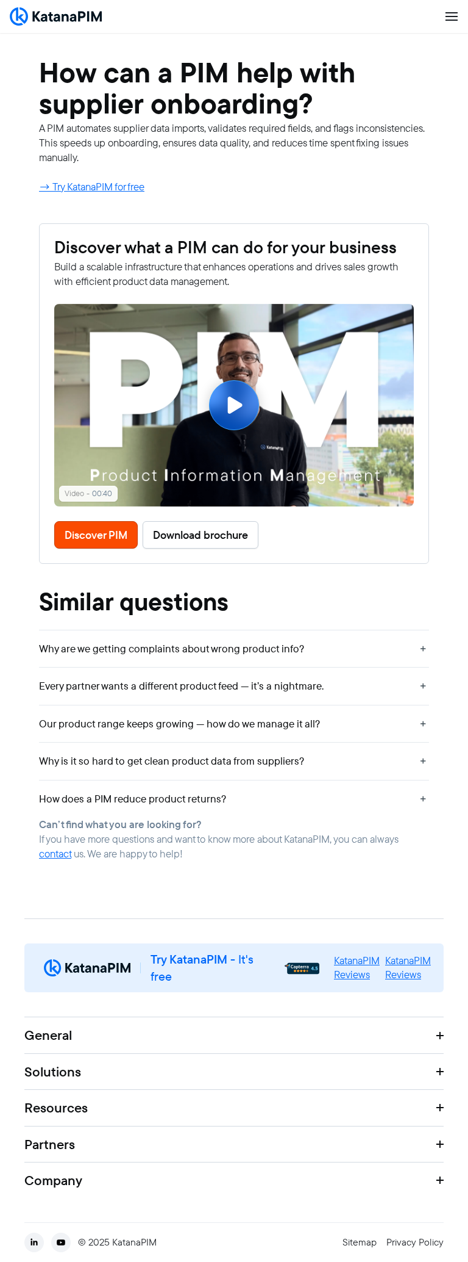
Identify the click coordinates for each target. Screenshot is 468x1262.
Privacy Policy (415, 1242)
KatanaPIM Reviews (357, 968)
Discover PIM (96, 535)
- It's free (202, 968)
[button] (234, 648)
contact (55, 853)
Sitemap (359, 1242)
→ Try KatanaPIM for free (91, 186)
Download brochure (200, 535)
